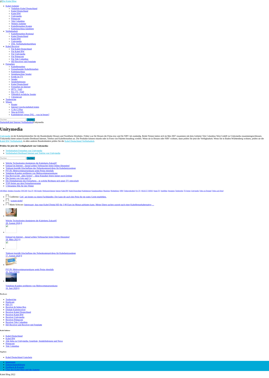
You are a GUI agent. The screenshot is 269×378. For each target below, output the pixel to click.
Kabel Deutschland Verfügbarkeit (79, 141)
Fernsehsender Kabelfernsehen (24, 69)
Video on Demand (205, 191)
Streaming (171, 191)
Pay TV (138, 191)
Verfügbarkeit (12, 31)
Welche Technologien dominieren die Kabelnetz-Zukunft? (31, 163)
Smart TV (157, 191)
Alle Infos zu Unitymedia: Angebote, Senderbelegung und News (34, 341)
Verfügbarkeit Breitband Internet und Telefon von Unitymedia (33, 153)
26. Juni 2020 (12, 272)
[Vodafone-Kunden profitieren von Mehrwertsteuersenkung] (11, 281)
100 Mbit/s (3, 191)
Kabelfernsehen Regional (22, 34)
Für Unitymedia (18, 54)
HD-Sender (38, 191)
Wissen (9, 102)
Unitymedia (16, 16)
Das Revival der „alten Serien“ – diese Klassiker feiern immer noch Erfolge (39, 176)
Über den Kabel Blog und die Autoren (23, 369)
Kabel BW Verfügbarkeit (11, 141)
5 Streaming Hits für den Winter (20, 186)
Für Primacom (17, 56)
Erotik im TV (17, 76)
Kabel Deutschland (19, 11)
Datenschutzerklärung (15, 364)
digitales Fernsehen (14, 191)
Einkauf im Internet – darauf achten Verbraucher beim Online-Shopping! (38, 165)
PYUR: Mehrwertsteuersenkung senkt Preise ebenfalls (30, 170)
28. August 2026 (13, 223)
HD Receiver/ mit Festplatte (23, 61)
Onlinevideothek (129, 191)
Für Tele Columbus (19, 59)
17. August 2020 (13, 256)
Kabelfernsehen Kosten (21, 26)
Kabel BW (16, 13)
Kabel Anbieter (12, 6)
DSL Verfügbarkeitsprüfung (23, 44)
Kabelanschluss (18, 71)
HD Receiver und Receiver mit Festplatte (24, 325)
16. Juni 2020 (12, 288)
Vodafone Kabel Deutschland (24, 8)
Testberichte (11, 99)
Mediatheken (115, 191)
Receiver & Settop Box (16, 307)
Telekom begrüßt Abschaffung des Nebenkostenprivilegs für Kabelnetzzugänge (41, 168)
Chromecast (16, 97)
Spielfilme (164, 191)
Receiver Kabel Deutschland (18, 312)
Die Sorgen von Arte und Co (18, 178)
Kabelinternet (86, 191)
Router (14, 104)
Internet (58, 191)
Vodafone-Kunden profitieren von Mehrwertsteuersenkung (31, 173)
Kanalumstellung (97, 191)
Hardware (10, 302)
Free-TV (31, 191)
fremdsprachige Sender (21, 74)
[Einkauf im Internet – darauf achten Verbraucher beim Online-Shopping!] (11, 232)
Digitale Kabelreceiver (15, 309)
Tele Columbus (18, 21)
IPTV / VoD (16, 89)
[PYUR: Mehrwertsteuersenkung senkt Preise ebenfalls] (11, 265)
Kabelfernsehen (18, 66)
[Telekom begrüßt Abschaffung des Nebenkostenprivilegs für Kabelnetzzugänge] (11, 248)
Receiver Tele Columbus (16, 322)
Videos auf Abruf (217, 191)
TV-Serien (187, 191)
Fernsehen (10, 64)
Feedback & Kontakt (15, 367)
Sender (14, 79)
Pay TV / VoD (17, 92)
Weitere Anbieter (18, 23)
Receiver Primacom (14, 320)
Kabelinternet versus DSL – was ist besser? (30, 114)
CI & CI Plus (17, 109)
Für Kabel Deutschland (21, 49)
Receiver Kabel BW (15, 314)
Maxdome (106, 191)
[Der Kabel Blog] (8, 1)
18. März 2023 (12, 239)
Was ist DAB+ (17, 112)
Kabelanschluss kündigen (22, 29)
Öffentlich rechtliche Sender (23, 94)
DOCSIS (24, 191)
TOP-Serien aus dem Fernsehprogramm (23, 183)
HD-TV (9, 304)
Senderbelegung (18, 82)
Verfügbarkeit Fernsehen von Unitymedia (24, 150)
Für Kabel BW (17, 51)
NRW (121, 191)
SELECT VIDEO (147, 191)
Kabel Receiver (12, 46)
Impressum (10, 362)
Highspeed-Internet (48, 191)
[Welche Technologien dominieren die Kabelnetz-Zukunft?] (11, 216)
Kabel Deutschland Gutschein (19, 357)
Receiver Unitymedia (15, 317)
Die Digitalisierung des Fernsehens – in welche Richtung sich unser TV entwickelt (42, 181)
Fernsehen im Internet (20, 87)
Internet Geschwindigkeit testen (25, 107)
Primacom (15, 18)
